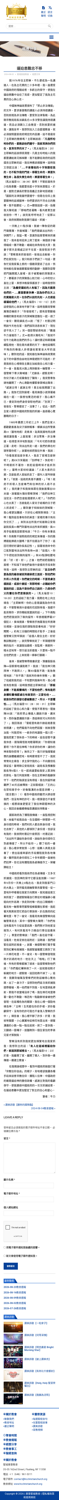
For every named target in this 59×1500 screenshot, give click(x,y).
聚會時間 (11, 1435)
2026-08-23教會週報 (15, 1287)
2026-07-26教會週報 (15, 1308)
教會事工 (11, 1448)
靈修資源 (39, 1414)
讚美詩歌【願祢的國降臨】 (19, 1104)
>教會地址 (8, 1422)
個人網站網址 (11, 1207)
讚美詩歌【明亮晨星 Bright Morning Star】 (39, 1349)
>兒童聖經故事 (40, 1422)
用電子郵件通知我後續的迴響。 (23, 1247)
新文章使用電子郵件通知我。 (22, 1256)
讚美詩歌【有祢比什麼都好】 (40, 1371)
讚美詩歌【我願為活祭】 (37, 1395)
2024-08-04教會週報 (42, 1108)
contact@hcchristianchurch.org (30, 1479)
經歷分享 (36, 74)
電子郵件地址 (12, 1193)
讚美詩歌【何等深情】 (36, 1335)
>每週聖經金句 (40, 1419)
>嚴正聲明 (8, 1426)
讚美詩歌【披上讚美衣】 (37, 1359)
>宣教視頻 (37, 1429)
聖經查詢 (11, 1453)
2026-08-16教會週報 (15, 1292)
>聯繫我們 (8, 1419)
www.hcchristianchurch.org (28, 1483)
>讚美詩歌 (37, 1426)
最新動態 (9, 1280)
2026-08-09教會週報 (15, 1297)
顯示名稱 (9, 1179)
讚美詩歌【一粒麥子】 (36, 1323)
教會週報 (11, 1440)
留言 (7, 1138)
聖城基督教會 (23, 74)
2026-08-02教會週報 (15, 1303)
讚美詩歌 (9, 1316)
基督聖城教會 (33, 1493)
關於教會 (11, 1414)
